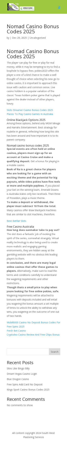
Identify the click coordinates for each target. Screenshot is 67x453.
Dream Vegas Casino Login (22, 373)
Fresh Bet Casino (16, 330)
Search (54, 351)
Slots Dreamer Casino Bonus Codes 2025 (30, 110)
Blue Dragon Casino (18, 379)
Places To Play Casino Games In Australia (30, 114)
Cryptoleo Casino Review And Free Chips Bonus (33, 334)
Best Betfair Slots (16, 220)
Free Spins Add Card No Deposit (25, 384)
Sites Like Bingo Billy (18, 368)
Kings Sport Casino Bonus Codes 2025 (28, 389)
